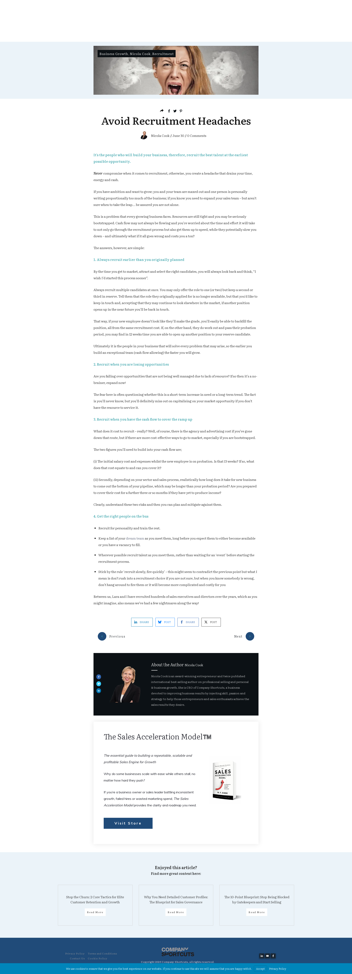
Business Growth (113, 53)
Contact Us (77, 958)
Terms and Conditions (102, 953)
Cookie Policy (97, 958)
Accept (260, 969)
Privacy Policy (75, 953)
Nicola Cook (140, 53)
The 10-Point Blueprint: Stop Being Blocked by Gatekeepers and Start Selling (256, 899)
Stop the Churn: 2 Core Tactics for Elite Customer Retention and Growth (95, 899)
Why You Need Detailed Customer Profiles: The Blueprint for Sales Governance (176, 899)
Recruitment (163, 53)
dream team (135, 538)
